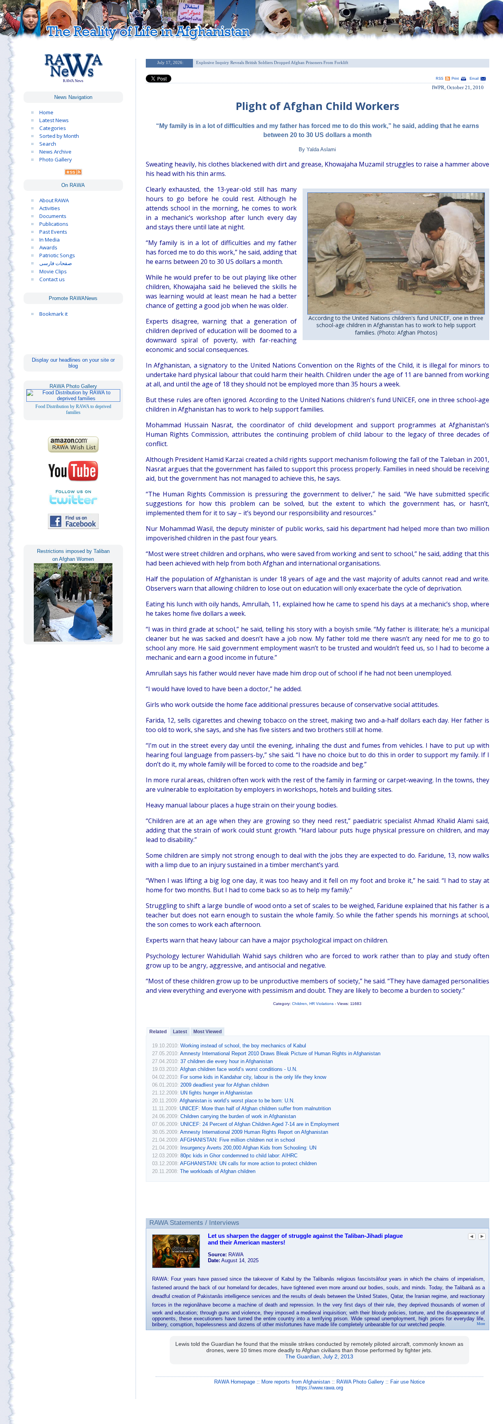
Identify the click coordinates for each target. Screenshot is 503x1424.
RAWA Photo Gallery (360, 1382)
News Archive (55, 151)
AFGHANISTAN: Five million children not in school (237, 1140)
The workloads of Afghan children (217, 1171)
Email (474, 79)
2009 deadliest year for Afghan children (224, 1085)
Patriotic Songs (57, 255)
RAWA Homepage (234, 1382)
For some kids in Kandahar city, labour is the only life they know (253, 1077)
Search (47, 143)
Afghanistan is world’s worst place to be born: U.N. (237, 1101)
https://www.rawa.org (319, 1388)
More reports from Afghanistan (295, 1382)
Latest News (54, 120)
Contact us (52, 279)
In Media (49, 239)
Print (455, 79)
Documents (52, 216)
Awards (48, 247)
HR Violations (321, 1003)
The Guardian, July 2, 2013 (319, 1356)
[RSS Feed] (73, 173)
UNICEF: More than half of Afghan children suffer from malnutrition (255, 1108)
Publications (53, 223)
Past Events (53, 231)
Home (46, 112)
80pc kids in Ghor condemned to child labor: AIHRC (238, 1156)
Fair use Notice (407, 1382)
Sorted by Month (59, 135)
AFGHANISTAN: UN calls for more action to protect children (248, 1163)
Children (299, 1003)
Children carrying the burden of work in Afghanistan (238, 1116)
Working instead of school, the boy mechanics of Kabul (243, 1046)
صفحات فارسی (55, 263)
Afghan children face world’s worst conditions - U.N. (238, 1069)
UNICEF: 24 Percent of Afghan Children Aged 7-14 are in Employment (259, 1124)
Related (158, 1031)
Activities (49, 208)
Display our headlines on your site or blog (73, 363)
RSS (439, 79)
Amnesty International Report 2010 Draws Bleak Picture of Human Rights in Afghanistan (280, 1053)
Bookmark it (53, 313)
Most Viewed (207, 1031)
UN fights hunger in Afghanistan (216, 1093)
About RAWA (54, 200)
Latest (180, 1031)
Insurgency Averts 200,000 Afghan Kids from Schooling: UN (248, 1148)
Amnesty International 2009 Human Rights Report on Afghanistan (254, 1132)
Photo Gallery (55, 159)
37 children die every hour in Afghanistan (226, 1061)
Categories (52, 128)
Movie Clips (53, 271)
